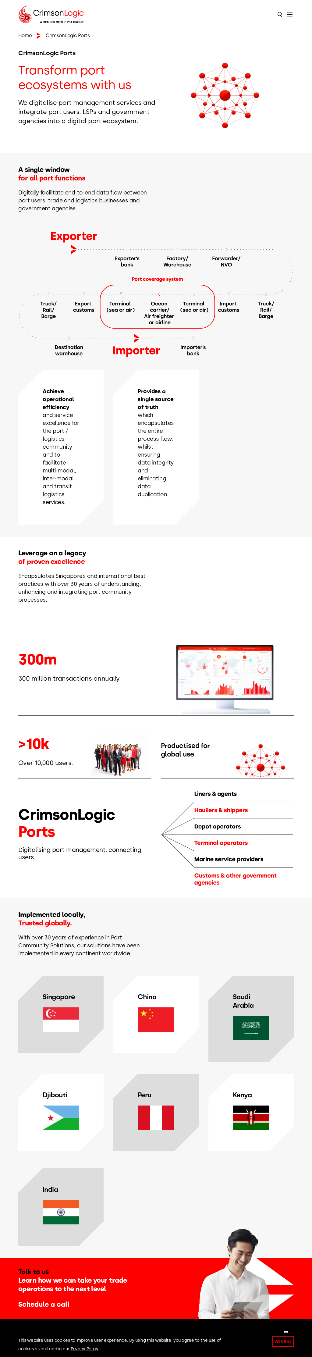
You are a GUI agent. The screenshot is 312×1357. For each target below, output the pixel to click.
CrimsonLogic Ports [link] (68, 35)
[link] (25, 35)
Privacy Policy (84, 1349)
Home (25, 35)
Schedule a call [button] (43, 1304)
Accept (283, 1341)
